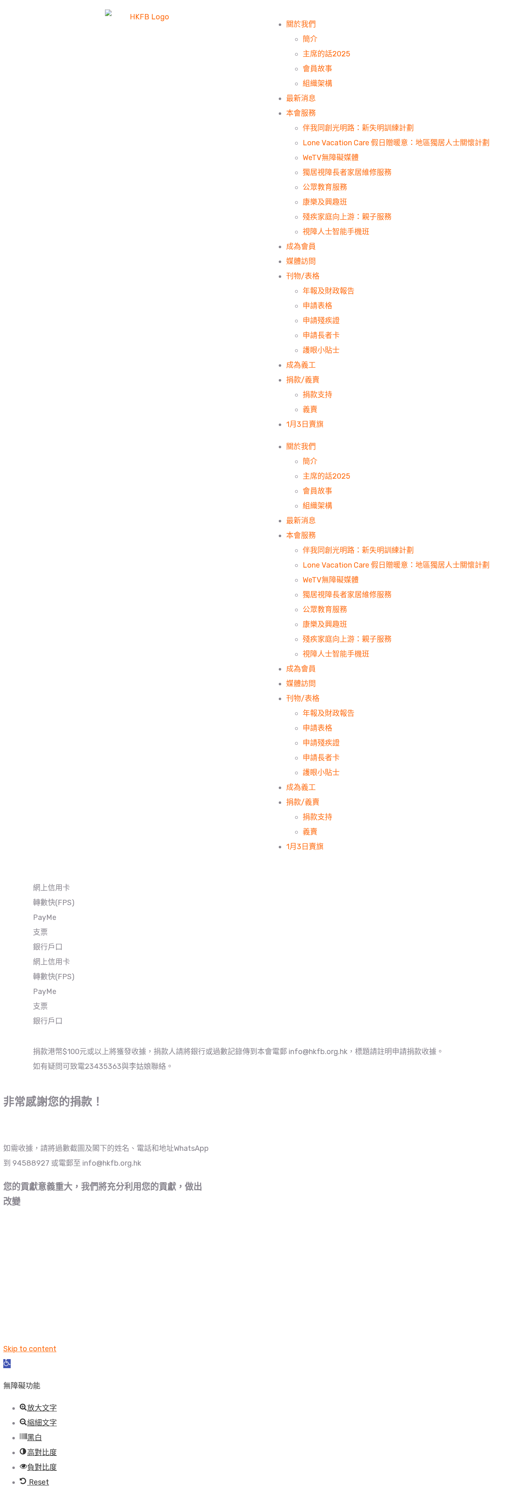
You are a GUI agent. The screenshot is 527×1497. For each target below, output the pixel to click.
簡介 (310, 39)
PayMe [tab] (44, 917)
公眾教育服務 (325, 187)
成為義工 (301, 365)
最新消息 (301, 98)
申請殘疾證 (321, 320)
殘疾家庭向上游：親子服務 (347, 216)
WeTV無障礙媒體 (331, 157)
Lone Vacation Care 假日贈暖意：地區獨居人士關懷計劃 (396, 142)
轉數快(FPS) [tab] (54, 902)
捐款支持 (317, 394)
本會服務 (301, 113)
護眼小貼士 (321, 350)
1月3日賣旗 (305, 424)
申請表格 (317, 305)
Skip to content (29, 1348)
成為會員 (301, 246)
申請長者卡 (321, 335)
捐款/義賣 (302, 379)
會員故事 (317, 68)
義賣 (310, 409)
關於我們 (301, 24)
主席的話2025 (326, 53)
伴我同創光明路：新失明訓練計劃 (358, 128)
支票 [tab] (40, 932)
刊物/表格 (302, 276)
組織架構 (317, 83)
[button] (7, 1363)
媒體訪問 (301, 261)
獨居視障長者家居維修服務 (347, 172)
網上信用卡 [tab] (51, 887)
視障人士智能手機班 (336, 231)
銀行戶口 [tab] (48, 947)
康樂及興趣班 (325, 202)
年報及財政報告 (328, 291)
